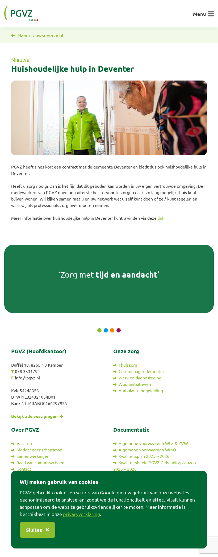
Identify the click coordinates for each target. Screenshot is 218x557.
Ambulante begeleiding (141, 390)
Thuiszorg (128, 365)
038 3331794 (27, 371)
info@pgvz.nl (27, 377)
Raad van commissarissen (40, 462)
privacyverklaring (81, 514)
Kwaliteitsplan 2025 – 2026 (144, 456)
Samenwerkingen (32, 456)
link (161, 218)
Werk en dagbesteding (140, 377)
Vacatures (25, 443)
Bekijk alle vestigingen (34, 416)
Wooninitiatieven (135, 384)
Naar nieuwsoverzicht (40, 35)
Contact (23, 469)
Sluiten (35, 529)
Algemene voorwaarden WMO (147, 449)
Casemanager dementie (141, 371)
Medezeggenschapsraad (39, 449)
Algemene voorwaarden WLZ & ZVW (153, 443)
